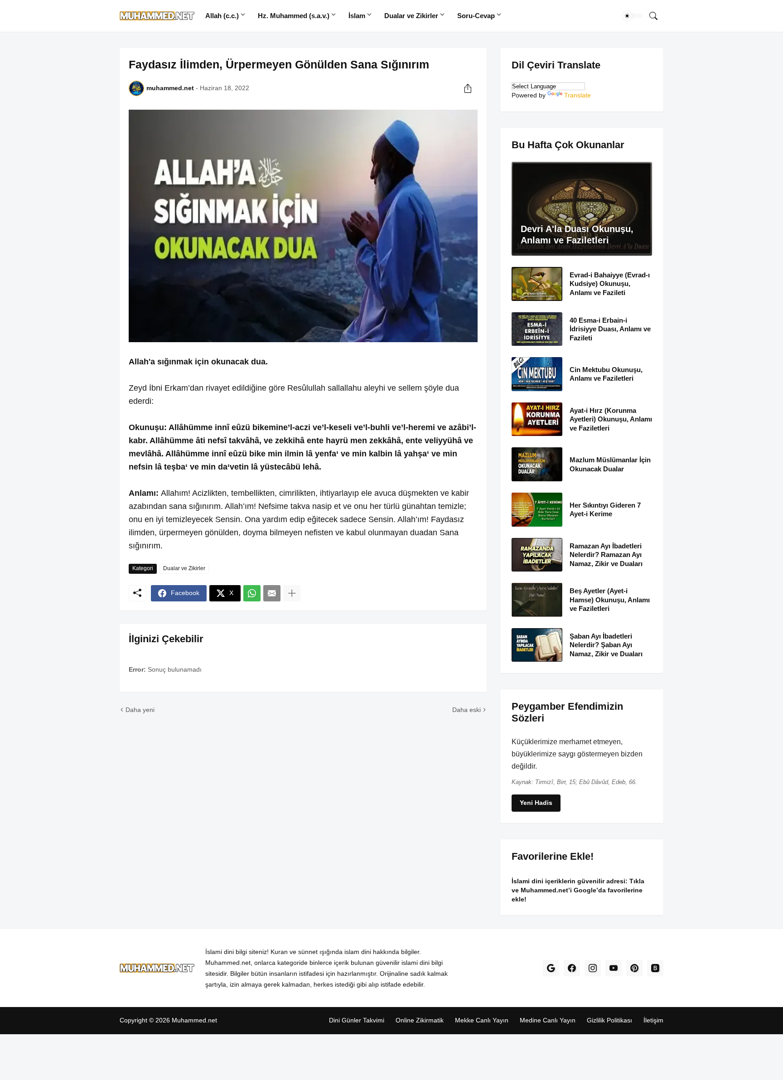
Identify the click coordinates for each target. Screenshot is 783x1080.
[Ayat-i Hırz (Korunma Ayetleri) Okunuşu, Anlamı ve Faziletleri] (537, 419)
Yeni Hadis (536, 802)
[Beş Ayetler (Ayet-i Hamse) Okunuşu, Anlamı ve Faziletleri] (537, 600)
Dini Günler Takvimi (356, 1020)
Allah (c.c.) (222, 15)
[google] (551, 968)
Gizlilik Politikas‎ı (609, 1020)
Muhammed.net (194, 1020)
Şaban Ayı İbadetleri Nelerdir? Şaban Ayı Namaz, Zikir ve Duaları (606, 644)
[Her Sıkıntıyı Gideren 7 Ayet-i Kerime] (537, 510)
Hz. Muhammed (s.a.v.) (293, 15)
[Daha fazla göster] (291, 593)
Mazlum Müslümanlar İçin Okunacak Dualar (610, 464)
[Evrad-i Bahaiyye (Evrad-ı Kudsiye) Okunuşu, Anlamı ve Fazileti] (537, 284)
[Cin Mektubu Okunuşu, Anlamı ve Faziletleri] (537, 374)
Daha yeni (140, 709)
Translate (577, 95)
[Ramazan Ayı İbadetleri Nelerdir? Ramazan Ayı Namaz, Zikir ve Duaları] (537, 554)
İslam (356, 15)
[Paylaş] (468, 88)
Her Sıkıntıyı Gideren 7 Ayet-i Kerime (605, 509)
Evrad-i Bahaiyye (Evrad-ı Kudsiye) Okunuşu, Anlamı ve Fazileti (610, 283)
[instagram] (593, 968)
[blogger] (655, 968)
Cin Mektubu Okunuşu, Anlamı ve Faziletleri (606, 374)
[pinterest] (634, 968)
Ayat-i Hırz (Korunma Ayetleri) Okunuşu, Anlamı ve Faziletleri (611, 418)
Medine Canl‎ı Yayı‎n (547, 1020)
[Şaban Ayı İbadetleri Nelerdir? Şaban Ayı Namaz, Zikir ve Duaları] (537, 645)
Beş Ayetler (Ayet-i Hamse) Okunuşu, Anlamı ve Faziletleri (610, 599)
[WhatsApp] (252, 593)
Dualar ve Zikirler (411, 15)
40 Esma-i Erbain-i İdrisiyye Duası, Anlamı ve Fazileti (610, 328)
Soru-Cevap (476, 15)
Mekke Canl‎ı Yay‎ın (481, 1020)
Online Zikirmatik (420, 1020)
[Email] (271, 593)
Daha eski (466, 709)
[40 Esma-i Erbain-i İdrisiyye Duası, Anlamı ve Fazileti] (537, 329)
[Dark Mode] (633, 16)
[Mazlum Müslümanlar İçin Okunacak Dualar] (537, 464)
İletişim (653, 1020)
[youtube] (613, 968)
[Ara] (653, 16)
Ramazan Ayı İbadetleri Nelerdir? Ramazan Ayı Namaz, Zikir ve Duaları (606, 554)
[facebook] (572, 968)
